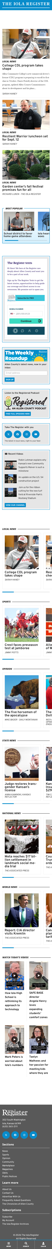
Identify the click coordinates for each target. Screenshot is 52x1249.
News (5, 1151)
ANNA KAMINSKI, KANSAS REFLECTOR (18, 795)
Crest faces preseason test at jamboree (21, 646)
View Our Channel (15, 505)
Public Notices (9, 1176)
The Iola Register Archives (15, 1224)
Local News (9, 61)
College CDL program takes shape (22, 67)
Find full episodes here (18, 413)
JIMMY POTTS (11, 652)
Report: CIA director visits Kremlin (20, 932)
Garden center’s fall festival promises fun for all (22, 188)
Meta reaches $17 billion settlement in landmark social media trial (20, 862)
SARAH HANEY (9, 93)
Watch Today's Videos (15, 957)
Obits (5, 1173)
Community (8, 1162)
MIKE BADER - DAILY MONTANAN (21, 719)
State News (9, 740)
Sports (6, 601)
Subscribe (7, 1216)
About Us (6, 1189)
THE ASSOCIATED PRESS (17, 870)
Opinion (7, 668)
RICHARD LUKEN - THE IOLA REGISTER (21, 194)
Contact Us (7, 1193)
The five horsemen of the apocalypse (20, 714)
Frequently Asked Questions (16, 1200)
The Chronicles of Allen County (18, 1204)
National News (11, 813)
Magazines (7, 1169)
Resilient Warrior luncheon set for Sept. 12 (25, 138)
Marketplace (8, 1165)
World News (9, 886)
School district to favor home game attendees (18, 235)
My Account (8, 1220)
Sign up (9, 379)
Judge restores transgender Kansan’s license (21, 787)
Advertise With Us (11, 1196)
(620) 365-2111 (10, 1126)
